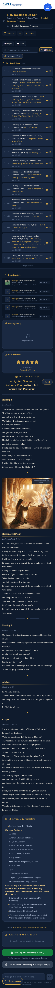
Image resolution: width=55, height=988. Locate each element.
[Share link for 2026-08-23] (20, 33)
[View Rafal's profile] (17, 56)
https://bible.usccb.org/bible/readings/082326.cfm (29, 927)
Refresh (31, 33)
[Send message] (50, 977)
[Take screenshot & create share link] (48, 7)
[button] (5, 71)
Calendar (10, 33)
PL (49, 381)
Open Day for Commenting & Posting (29, 952)
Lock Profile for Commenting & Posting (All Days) (29, 964)
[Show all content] (20, 56)
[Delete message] (52, 376)
